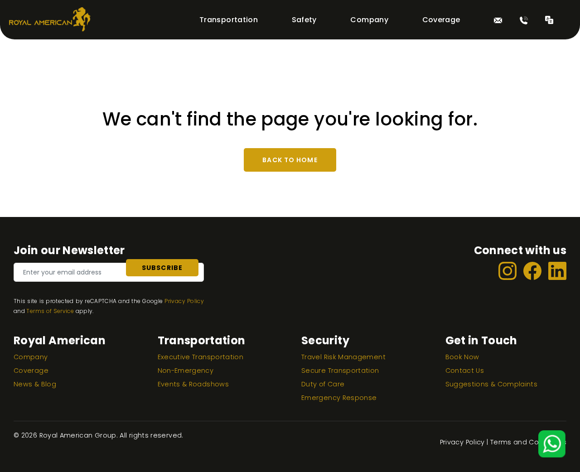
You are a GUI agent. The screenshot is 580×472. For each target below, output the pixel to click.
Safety (304, 19)
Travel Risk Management (343, 356)
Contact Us (464, 370)
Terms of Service (50, 311)
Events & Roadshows (193, 384)
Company (369, 19)
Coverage (441, 19)
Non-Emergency (186, 370)
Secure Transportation (340, 370)
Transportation (228, 19)
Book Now (462, 356)
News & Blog (35, 384)
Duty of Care (322, 384)
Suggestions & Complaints (491, 384)
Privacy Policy (184, 301)
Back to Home (289, 159)
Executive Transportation (201, 356)
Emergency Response (339, 397)
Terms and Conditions (528, 442)
